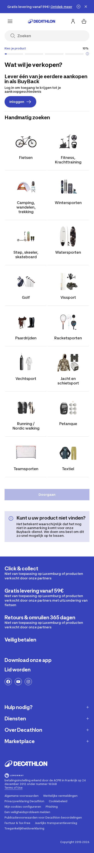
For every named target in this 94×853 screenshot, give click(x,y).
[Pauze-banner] (78, 6)
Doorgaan (47, 494)
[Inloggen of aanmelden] (73, 21)
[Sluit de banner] (85, 6)
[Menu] (10, 21)
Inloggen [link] (16, 102)
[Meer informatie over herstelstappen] (87, 54)
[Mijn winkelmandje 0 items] (83, 21)
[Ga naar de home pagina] (41, 21)
